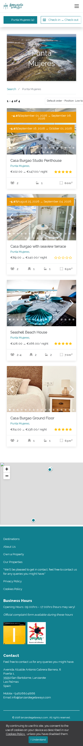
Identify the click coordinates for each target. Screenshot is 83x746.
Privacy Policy (12, 581)
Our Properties (12, 562)
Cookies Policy (12, 589)
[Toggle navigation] (76, 6)
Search (11, 89)
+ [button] (6, 469)
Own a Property (13, 554)
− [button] (6, 476)
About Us (9, 546)
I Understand (38, 739)
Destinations (11, 539)
